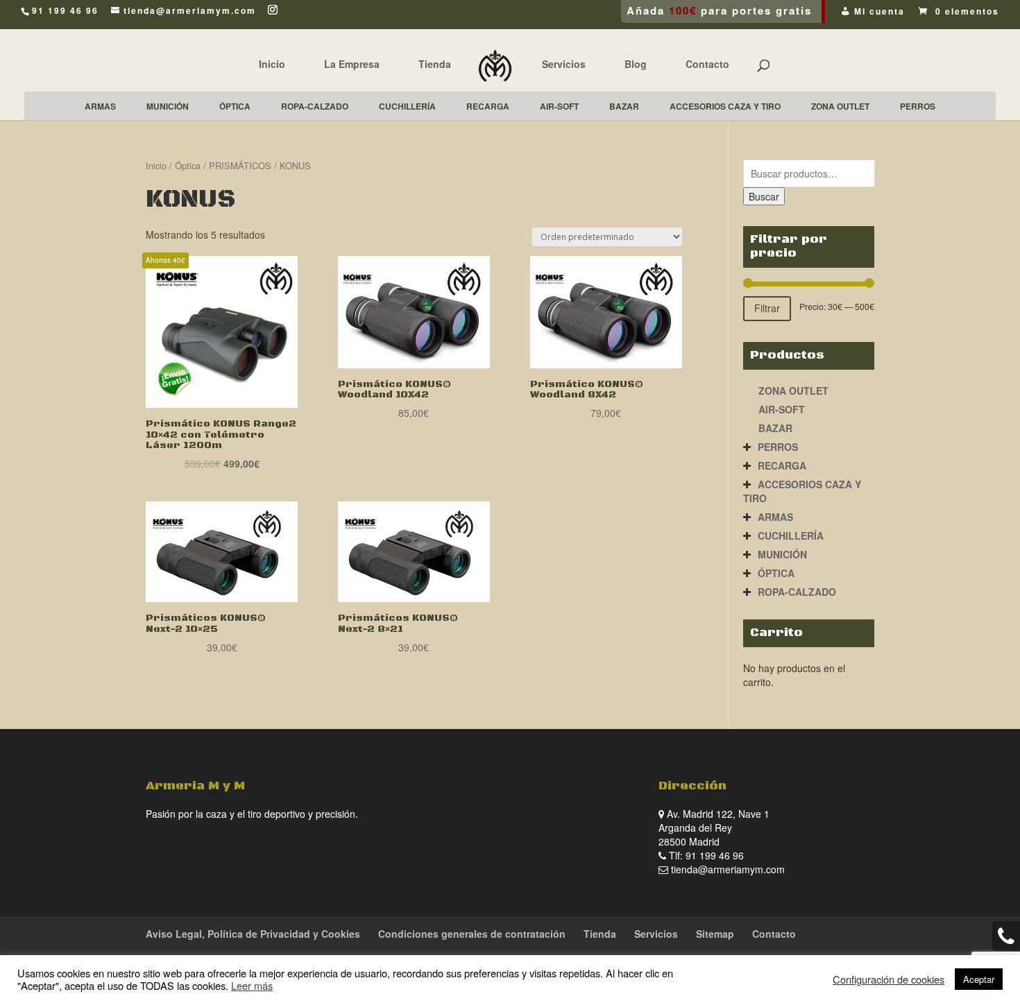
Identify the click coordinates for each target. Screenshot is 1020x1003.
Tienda (434, 64)
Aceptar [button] (978, 979)
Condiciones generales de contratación (472, 934)
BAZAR (775, 428)
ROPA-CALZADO (797, 592)
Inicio (272, 64)
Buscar (764, 196)
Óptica (188, 165)
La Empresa (352, 64)
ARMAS (775, 517)
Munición (782, 554)
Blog (635, 64)
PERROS (778, 447)
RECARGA (782, 465)
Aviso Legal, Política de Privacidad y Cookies (253, 934)
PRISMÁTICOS (240, 165)
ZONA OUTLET (793, 390)
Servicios (564, 64)
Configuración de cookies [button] (888, 979)
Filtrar (767, 308)
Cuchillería (791, 535)
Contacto (707, 64)
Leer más (252, 985)
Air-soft (781, 409)
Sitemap (715, 934)
